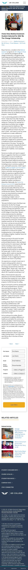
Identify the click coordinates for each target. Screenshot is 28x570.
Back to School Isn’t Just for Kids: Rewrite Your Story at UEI (20, 444)
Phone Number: (5, 365)
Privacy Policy (11, 386)
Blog (7, 7)
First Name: (6, 351)
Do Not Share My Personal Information (12, 511)
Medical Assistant (19, 41)
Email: (4, 360)
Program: (5, 369)
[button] (4, 568)
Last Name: (6, 356)
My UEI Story (5, 43)
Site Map (15, 512)
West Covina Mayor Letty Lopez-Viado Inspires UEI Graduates (20, 453)
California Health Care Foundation (15, 168)
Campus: (5, 373)
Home (3, 7)
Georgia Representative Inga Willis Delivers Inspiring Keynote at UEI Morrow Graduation (20, 433)
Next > (17, 344)
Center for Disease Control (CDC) (12, 183)
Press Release (14, 43)
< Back (11, 344)
